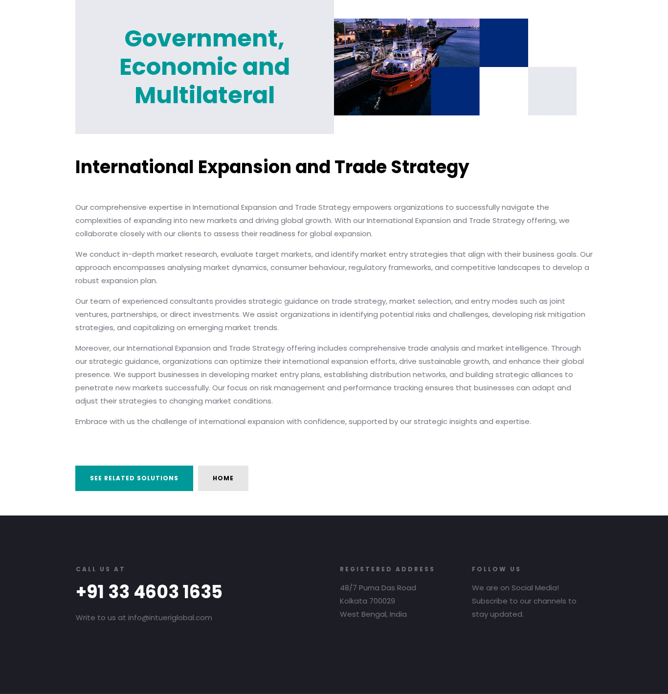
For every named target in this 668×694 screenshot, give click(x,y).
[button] (134, 478)
